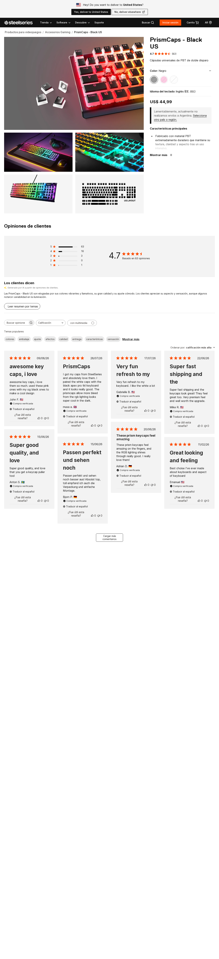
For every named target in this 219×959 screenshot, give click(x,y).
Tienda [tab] (44, 22)
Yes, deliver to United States (91, 11)
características (94, 339)
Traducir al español (23, 409)
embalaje (24, 339)
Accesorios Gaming (57, 32)
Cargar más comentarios (109, 538)
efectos (50, 339)
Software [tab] (61, 22)
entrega (76, 339)
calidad (63, 339)
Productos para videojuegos (23, 32)
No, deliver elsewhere (127, 11)
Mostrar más (130, 339)
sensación (113, 339)
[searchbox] (16, 322)
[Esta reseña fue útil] (39, 418)
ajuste (37, 339)
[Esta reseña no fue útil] (45, 418)
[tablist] (65, 22)
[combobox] (51, 323)
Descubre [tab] (81, 22)
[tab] (148, 22)
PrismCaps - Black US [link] (88, 32)
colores (10, 339)
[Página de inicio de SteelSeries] (20, 23)
